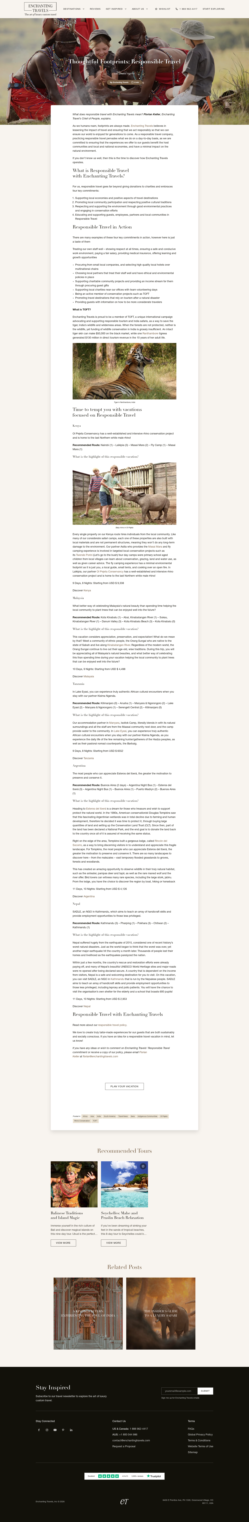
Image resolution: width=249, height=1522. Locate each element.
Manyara (114, 722)
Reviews (95, 9)
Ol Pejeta (163, 1116)
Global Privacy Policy (200, 1434)
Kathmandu (117, 979)
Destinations (72, 9)
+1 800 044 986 (128, 1434)
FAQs (191, 1428)
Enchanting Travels (142, 125)
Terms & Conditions (199, 1440)
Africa (85, 1116)
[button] (92, 1166)
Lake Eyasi (120, 731)
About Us (138, 9)
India (99, 1116)
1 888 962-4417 (139, 1428)
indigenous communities (147, 1116)
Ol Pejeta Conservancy (110, 571)
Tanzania (89, 758)
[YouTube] (55, 1430)
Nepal (87, 1006)
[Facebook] (39, 1430)
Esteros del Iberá (96, 808)
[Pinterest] (63, 1430)
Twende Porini (84, 555)
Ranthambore (150, 333)
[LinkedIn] (71, 1430)
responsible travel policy (112, 1025)
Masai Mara (155, 546)
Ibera (133, 1116)
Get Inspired (114, 9)
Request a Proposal (123, 1446)
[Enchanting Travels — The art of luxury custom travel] (40, 9)
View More (63, 1242)
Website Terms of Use (200, 1446)
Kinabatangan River (118, 645)
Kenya (87, 590)
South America (109, 1116)
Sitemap (193, 1452)
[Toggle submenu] (83, 9)
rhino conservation (82, 1121)
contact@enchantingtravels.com (131, 1440)
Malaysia (89, 676)
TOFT (95, 1121)
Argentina (89, 896)
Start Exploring (214, 9)
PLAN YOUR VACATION (124, 1086)
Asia (92, 1116)
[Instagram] (47, 1430)
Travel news (123, 1116)
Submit (205, 1391)
